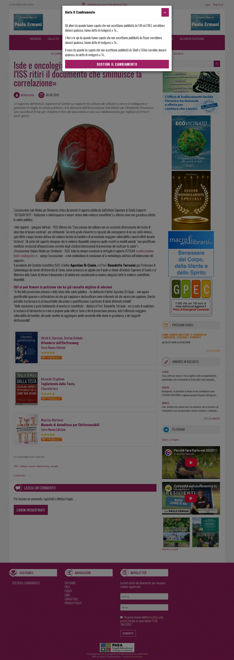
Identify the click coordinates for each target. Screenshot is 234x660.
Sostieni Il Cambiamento (117, 64)
